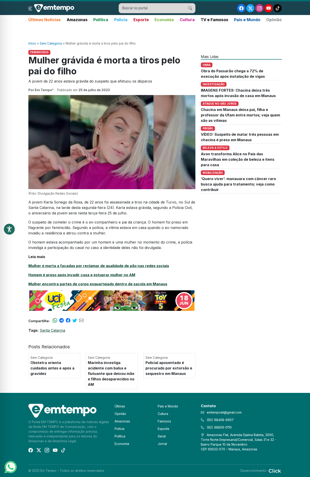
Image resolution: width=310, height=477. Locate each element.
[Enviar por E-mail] (81, 321)
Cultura (187, 19)
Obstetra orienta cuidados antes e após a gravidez (52, 368)
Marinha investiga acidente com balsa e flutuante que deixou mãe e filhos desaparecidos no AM (111, 373)
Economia (164, 19)
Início (32, 43)
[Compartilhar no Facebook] (68, 321)
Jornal (162, 444)
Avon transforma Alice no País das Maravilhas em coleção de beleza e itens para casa (237, 159)
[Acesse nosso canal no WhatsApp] (10, 466)
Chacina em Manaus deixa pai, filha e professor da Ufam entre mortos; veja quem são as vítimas (240, 115)
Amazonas (77, 19)
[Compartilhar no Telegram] (61, 321)
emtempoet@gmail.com (224, 412)
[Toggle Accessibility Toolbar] (9, 229)
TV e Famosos (214, 19)
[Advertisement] (155, 32)
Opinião (274, 19)
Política (100, 19)
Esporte (141, 19)
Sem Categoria (51, 43)
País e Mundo (247, 19)
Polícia (121, 19)
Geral (162, 436)
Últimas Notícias (44, 19)
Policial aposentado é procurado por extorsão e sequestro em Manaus (168, 368)
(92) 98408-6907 (220, 420)
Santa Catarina (52, 330)
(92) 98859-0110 (219, 427)
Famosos (164, 421)
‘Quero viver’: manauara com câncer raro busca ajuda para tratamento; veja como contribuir (238, 184)
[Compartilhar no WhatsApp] (55, 321)
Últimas (120, 406)
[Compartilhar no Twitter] (74, 321)
